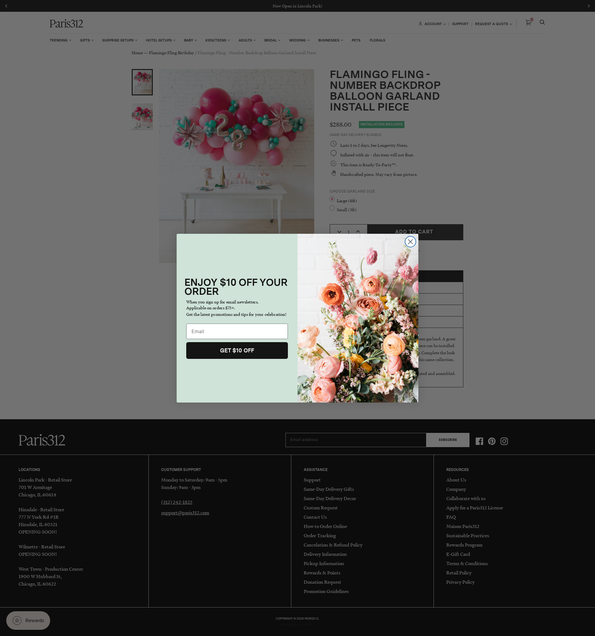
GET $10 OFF (237, 350)
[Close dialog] (410, 241)
